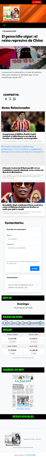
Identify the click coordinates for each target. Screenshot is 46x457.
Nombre (9, 235)
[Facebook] (43, 2)
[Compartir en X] (10, 99)
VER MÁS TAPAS (23, 409)
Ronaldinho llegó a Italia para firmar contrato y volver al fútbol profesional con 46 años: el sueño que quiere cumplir (22, 207)
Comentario (10, 244)
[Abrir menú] (4, 25)
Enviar (34, 268)
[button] (30, 2)
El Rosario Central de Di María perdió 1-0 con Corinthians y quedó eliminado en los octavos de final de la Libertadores (23, 170)
